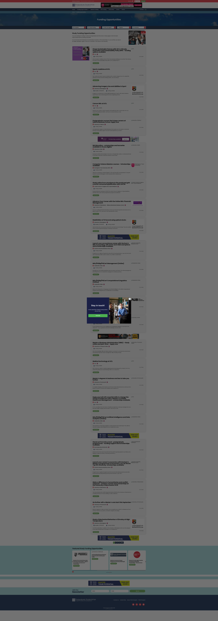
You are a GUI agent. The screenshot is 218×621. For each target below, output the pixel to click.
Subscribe (98, 315)
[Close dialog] (130, 299)
